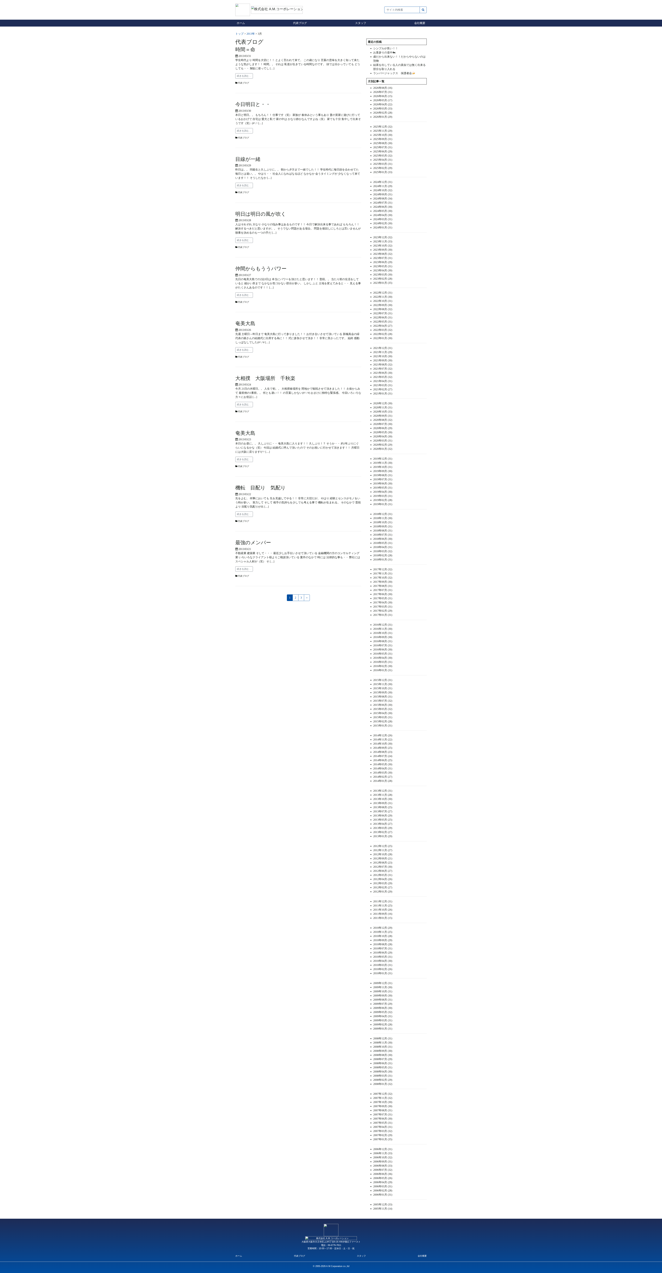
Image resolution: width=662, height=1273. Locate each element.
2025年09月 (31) (382, 139)
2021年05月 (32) (382, 376)
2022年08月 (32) (382, 309)
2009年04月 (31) (382, 1016)
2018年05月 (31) (382, 543)
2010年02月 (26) (382, 969)
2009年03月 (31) (382, 1020)
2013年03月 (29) (382, 827)
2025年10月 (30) (382, 134)
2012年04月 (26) (382, 879)
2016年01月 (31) (382, 670)
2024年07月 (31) (382, 202)
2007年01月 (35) (382, 1139)
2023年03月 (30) (382, 274)
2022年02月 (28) (382, 334)
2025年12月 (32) (382, 126)
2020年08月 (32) (382, 419)
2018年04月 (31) (382, 547)
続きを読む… (244, 76)
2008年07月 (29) (382, 1059)
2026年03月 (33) (382, 108)
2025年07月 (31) (382, 147)
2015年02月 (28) (382, 721)
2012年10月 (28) (382, 854)
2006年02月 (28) (382, 1190)
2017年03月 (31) (382, 606)
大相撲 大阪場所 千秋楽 (265, 378)
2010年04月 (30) (382, 960)
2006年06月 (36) (382, 1173)
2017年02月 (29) (382, 610)
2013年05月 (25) (382, 819)
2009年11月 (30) (382, 987)
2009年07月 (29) (382, 1003)
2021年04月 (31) (382, 381)
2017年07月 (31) (382, 590)
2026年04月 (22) (382, 104)
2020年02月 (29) (382, 444)
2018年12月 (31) (382, 514)
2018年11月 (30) (382, 518)
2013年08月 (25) (382, 807)
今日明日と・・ (252, 104)
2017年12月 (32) (382, 569)
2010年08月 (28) (382, 944)
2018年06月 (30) (382, 538)
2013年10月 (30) (382, 799)
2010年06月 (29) (382, 952)
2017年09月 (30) (382, 581)
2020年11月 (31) (382, 407)
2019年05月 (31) (382, 487)
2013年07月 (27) (382, 811)
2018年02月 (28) (382, 555)
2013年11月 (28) (382, 794)
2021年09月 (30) (382, 360)
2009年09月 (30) (382, 995)
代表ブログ (300, 23)
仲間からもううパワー (261, 268)
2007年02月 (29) (382, 1135)
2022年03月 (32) (382, 329)
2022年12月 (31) (382, 292)
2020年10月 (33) (382, 411)
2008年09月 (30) (382, 1050)
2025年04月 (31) (382, 159)
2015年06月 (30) (382, 704)
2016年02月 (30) (382, 666)
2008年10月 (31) (382, 1046)
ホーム (241, 23)
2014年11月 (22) (382, 739)
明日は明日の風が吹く (260, 214)
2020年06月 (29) (382, 428)
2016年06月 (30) (382, 649)
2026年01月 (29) (382, 116)
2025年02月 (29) (382, 168)
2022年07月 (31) (382, 313)
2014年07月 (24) (382, 756)
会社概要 (419, 23)
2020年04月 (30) (382, 436)
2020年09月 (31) (382, 415)
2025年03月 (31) (382, 163)
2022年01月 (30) (382, 338)
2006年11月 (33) (382, 1153)
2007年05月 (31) (382, 1122)
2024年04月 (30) (382, 215)
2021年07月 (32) (382, 368)
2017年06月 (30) (382, 594)
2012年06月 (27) (382, 870)
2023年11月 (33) (382, 241)
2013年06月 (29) (382, 815)
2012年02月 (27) (382, 887)
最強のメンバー (253, 542)
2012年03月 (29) (382, 883)
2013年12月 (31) (382, 790)
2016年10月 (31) (382, 633)
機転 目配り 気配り (260, 487)
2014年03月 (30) (382, 772)
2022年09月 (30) (382, 305)
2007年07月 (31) (382, 1114)
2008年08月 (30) (382, 1055)
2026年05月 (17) (382, 100)
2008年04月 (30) (382, 1071)
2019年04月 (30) (382, 491)
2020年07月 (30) (382, 424)
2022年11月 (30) (382, 296)
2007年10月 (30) (382, 1102)
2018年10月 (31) (382, 522)
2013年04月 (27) (382, 823)
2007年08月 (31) (382, 1110)
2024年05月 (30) (382, 210)
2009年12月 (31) (382, 983)
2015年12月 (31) (382, 680)
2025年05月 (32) (382, 155)
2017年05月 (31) (382, 598)
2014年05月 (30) (382, 764)
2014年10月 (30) (382, 743)
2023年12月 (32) (382, 237)
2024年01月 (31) (382, 227)
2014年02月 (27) (382, 776)
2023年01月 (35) (382, 282)
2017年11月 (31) (382, 573)
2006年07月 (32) (382, 1169)
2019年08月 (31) (382, 475)
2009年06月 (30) (382, 1007)
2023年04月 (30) (382, 270)
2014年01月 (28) (382, 780)
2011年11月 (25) (382, 905)
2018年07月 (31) (382, 534)
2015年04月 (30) (382, 713)
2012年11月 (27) (382, 850)
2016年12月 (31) (382, 624)
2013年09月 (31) (382, 803)
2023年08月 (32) (382, 253)
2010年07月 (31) (382, 948)
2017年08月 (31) (382, 585)
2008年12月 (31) (382, 1038)
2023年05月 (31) (382, 266)
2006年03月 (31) (382, 1186)
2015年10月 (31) (382, 688)
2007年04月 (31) (382, 1126)
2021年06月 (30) (382, 372)
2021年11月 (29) (382, 352)
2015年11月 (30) (382, 684)
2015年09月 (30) (382, 692)
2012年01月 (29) (382, 891)
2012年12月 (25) (382, 846)
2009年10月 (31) (382, 991)
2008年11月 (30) (382, 1042)
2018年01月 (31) (382, 559)
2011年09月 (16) (382, 913)
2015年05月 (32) (382, 709)
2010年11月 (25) (382, 931)
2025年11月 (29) (382, 130)
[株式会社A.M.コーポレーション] (243, 9)
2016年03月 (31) (382, 661)
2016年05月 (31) (382, 653)
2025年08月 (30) (382, 143)
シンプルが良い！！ (385, 48)
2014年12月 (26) (382, 735)
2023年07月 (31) (382, 258)
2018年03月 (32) (382, 551)
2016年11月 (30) (382, 628)
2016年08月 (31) (382, 641)
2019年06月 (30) (382, 483)
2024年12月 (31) (382, 182)
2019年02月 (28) (382, 500)
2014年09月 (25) (382, 747)
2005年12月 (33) (382, 1204)
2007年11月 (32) (382, 1097)
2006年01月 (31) (382, 1194)
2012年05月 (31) (382, 875)
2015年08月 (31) (382, 696)
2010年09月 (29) (382, 940)
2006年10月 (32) (382, 1157)
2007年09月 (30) (382, 1106)
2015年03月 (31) (382, 717)
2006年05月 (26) (382, 1178)
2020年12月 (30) (382, 403)
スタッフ (360, 23)
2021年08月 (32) (382, 364)
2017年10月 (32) (382, 577)
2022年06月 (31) (382, 317)
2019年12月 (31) (382, 458)
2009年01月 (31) (382, 1028)
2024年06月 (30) (382, 206)
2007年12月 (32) (382, 1093)
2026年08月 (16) (382, 87)
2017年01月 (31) (382, 614)
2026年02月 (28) (382, 112)
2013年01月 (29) (382, 836)
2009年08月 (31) (382, 999)
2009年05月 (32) (382, 1012)
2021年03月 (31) (382, 385)
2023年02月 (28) (382, 278)
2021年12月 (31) (382, 348)
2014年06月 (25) (382, 760)
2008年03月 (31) (382, 1075)
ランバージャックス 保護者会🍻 (394, 73)
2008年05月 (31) (382, 1067)
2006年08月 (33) (382, 1165)
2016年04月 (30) (382, 657)
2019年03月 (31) (382, 495)
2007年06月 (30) (382, 1118)
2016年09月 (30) (382, 637)
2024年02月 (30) (382, 223)
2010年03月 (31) (382, 965)
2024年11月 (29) (382, 186)
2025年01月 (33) (382, 172)
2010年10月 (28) (382, 936)
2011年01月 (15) (382, 917)
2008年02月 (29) (382, 1079)
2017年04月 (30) (382, 602)
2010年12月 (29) (382, 927)
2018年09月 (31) (382, 526)
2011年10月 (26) (382, 909)
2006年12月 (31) (382, 1149)
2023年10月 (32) (382, 245)
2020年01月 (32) (382, 448)
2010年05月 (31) (382, 956)
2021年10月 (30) (382, 356)
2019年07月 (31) (382, 479)
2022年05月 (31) (382, 321)
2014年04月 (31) (382, 768)
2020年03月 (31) (382, 440)
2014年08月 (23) (382, 751)
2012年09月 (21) (382, 858)
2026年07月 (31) (382, 92)
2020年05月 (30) (382, 432)
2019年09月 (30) (382, 471)
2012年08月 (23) (382, 862)
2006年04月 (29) (382, 1182)
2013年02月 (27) (382, 832)
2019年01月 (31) (382, 504)
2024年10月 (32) (382, 190)
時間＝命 (245, 49)
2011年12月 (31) (382, 901)
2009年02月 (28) (382, 1024)
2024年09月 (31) (382, 194)
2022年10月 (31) (382, 300)
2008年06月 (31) (382, 1063)
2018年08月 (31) (382, 530)
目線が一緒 (247, 159)
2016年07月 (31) (382, 645)
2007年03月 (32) (382, 1131)
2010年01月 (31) (382, 973)
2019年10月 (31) (382, 466)
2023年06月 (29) (382, 262)
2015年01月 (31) (382, 725)
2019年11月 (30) (382, 462)
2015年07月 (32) (382, 700)
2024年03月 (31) (382, 219)
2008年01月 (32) (382, 1083)
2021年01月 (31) (382, 393)
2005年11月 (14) (382, 1208)
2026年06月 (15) (382, 96)
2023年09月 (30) (382, 249)
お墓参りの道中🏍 (384, 52)
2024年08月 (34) (382, 198)
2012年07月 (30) (382, 866)
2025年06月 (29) (382, 151)
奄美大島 (245, 323)
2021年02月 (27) (382, 389)
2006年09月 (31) (382, 1161)
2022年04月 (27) (382, 325)
